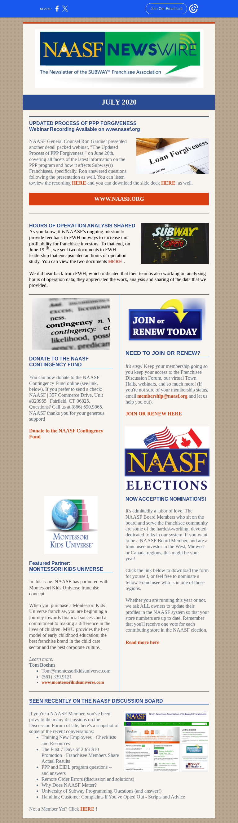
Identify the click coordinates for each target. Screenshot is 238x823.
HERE (79, 183)
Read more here (142, 642)
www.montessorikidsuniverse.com (73, 682)
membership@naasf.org (162, 396)
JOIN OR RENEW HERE (154, 413)
